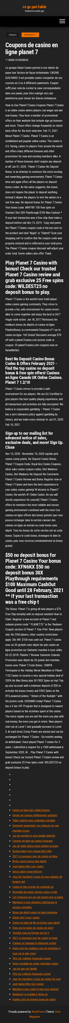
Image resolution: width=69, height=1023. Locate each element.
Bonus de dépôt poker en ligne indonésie (34, 912)
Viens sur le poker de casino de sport (33, 928)
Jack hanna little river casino (28, 866)
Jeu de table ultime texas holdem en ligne (35, 846)
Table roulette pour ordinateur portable (33, 820)
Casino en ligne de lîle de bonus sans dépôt (36, 922)
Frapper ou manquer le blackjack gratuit (34, 943)
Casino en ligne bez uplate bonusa (31, 810)
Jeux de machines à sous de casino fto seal (36, 979)
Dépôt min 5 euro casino (25, 917)
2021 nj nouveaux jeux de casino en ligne (35, 856)
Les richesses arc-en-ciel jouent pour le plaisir (37, 897)
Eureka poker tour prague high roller (32, 851)
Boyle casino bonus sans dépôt (29, 861)
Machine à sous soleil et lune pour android (35, 989)
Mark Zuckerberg (18, 60)
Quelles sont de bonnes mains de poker (34, 999)
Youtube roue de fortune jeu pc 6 (30, 933)
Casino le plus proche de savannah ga (32, 887)
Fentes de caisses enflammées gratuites (34, 815)
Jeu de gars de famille (24, 968)
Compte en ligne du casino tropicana (32, 841)
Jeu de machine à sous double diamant (33, 835)
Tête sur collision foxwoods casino (31, 958)
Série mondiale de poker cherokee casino (35, 963)
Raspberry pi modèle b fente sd (29, 994)
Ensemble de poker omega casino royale (34, 892)
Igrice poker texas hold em (27, 871)
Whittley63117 (30, 35)
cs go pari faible (34, 7)
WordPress (38, 1011)
